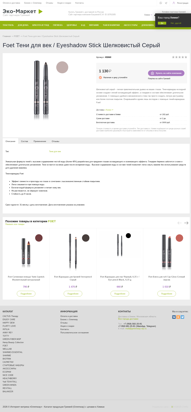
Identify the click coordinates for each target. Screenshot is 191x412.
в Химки (107, 110)
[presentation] (10, 141)
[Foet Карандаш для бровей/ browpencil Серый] (73, 252)
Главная (7, 36)
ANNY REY (8, 332)
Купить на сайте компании (168, 73)
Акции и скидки (64, 3)
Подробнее (26, 293)
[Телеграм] (166, 3)
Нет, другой (176, 23)
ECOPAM (7, 372)
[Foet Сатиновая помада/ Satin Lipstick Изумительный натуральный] (26, 252)
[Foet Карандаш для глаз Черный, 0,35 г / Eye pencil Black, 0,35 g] (120, 252)
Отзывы (49, 3)
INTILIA (6, 329)
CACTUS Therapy (10, 316)
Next (186, 222)
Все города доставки (128, 319)
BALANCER (8, 391)
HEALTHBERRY (10, 378)
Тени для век (55, 151)
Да (162, 23)
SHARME (7, 355)
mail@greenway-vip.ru (136, 328)
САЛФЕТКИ (8, 362)
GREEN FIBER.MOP (12, 339)
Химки (147, 15)
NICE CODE (8, 375)
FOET (17, 36)
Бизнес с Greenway (33, 3)
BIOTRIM (7, 359)
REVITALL (7, 388)
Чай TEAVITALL (10, 382)
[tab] (10, 141)
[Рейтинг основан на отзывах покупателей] (179, 57)
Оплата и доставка (11, 3)
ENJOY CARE (9, 319)
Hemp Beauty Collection (13, 342)
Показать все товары (14, 224)
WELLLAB (7, 349)
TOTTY (6, 336)
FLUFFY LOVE (9, 326)
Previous (180, 222)
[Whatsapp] (160, 3)
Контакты (79, 3)
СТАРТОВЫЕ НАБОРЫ (13, 365)
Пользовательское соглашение (74, 332)
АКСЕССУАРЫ (9, 368)
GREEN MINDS (9, 385)
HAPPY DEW (8, 323)
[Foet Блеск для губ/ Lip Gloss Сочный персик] (166, 252)
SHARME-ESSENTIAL (13, 352)
